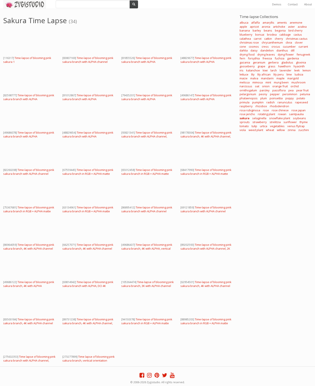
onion (266, 86)
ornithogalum (248, 90)
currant (303, 46)
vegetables (277, 126)
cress (265, 46)
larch (273, 70)
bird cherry (295, 30)
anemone (296, 22)
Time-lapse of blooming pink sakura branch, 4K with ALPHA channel (28, 246)
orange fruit (280, 86)
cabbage (285, 34)
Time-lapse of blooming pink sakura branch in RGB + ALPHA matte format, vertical (146, 323)
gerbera (273, 62)
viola (243, 130)
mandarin (267, 78)
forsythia (254, 58)
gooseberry (247, 66)
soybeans (299, 118)
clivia (289, 42)
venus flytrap (296, 126)
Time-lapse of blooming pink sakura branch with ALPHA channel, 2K (205, 246)
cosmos (254, 46)
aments (282, 22)
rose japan (298, 110)
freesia (267, 58)
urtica (263, 126)
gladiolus (287, 62)
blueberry (246, 34)
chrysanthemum (272, 42)
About (308, 4)
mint (268, 82)
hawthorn (284, 66)
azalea (302, 27)
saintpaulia (296, 114)
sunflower (290, 122)
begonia (280, 30)
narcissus (246, 86)
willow (281, 130)
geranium (259, 62)
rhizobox (261, 106)
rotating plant (266, 114)
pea (291, 90)
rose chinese (280, 110)
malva (254, 78)
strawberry (259, 122)
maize (244, 78)
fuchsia (279, 58)
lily (253, 74)
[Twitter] (164, 376)
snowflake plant (279, 118)
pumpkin (258, 102)
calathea (245, 39)
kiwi (265, 70)
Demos (276, 4)
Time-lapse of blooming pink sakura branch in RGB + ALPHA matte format (87, 173)
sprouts (245, 122)
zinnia (292, 130)
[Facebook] (142, 376)
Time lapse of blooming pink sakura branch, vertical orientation (88, 358)
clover (299, 42)
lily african (264, 74)
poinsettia (276, 98)
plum (263, 98)
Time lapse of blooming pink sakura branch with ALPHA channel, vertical (29, 360)
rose (266, 110)
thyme (304, 122)
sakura (244, 118)
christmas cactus (297, 39)
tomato (244, 126)
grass (271, 66)
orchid (295, 86)
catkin (268, 39)
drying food (247, 54)
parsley (265, 90)
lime (289, 74)
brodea (272, 34)
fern (242, 58)
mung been (281, 82)
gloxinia (301, 62)
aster (291, 27)
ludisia (299, 74)
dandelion (267, 50)
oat (257, 86)
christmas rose (249, 42)
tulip (254, 126)
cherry (279, 39)
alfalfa (255, 22)
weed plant (256, 130)
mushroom (298, 82)
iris (241, 70)
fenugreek (303, 54)
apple (243, 27)
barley (257, 30)
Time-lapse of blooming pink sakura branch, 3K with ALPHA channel (147, 284)
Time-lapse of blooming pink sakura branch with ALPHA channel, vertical (146, 136)
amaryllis (268, 22)
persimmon (289, 94)
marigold (293, 78)
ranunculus (285, 102)
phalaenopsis (249, 98)
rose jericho (247, 114)
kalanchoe (253, 70)
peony (263, 94)
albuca (244, 22)
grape (261, 66)
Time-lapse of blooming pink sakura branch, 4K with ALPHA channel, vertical (205, 136)
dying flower (286, 54)
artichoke (279, 27)
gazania (245, 62)
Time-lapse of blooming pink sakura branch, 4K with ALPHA (28, 284)
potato (301, 98)
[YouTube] (172, 376)
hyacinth (299, 66)
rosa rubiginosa (250, 110)
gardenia (293, 58)
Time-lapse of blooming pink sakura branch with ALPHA (146, 60)
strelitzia (275, 122)
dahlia (244, 50)
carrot (257, 39)
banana (245, 30)
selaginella (259, 118)
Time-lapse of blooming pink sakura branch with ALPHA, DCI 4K (87, 284)
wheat (270, 130)
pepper (275, 94)
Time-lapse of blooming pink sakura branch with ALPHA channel (87, 60)
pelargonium (248, 94)
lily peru (278, 74)
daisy (254, 50)
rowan (282, 114)
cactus (298, 34)
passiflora (279, 90)
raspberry (246, 106)
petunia (305, 94)
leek (297, 70)
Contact (293, 4)
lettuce (244, 74)
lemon (307, 70)
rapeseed (301, 102)
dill (292, 50)
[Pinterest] (156, 376)
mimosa (257, 82)
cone (243, 46)
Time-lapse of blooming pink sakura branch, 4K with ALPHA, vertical (146, 246)
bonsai (259, 34)
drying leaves (266, 54)
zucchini (303, 130)
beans (268, 30)
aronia (266, 27)
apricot (254, 27)
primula (244, 102)
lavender (285, 70)
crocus (276, 46)
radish (270, 102)
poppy (289, 98)
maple (280, 78)
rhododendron (279, 106)
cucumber (289, 46)
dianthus (282, 50)
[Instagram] (149, 376)
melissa (245, 82)
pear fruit (302, 90)
